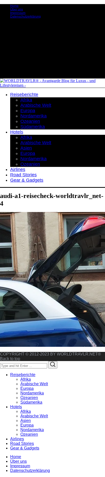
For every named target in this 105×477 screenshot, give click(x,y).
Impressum (17, 13)
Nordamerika (32, 393)
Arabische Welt (34, 384)
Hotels (16, 407)
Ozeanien (29, 397)
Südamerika (31, 402)
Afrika (25, 379)
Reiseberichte (22, 375)
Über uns (16, 9)
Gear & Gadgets (24, 448)
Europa (27, 388)
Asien (25, 420)
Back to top (10, 358)
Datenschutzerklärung (25, 16)
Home (14, 6)
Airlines (17, 439)
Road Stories (22, 443)
